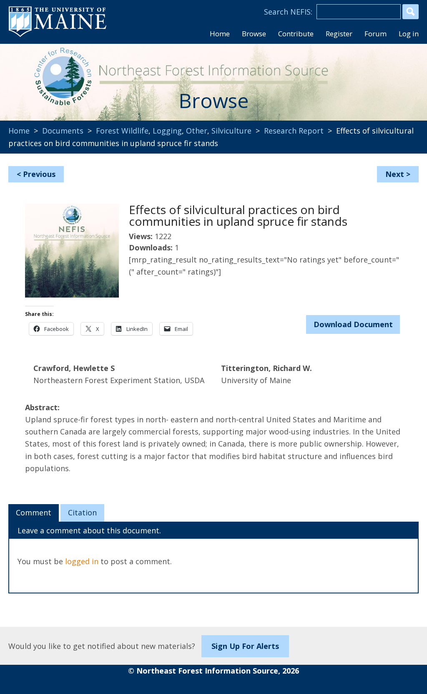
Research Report (294, 131)
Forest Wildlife (122, 131)
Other (196, 131)
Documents (62, 131)
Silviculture (231, 131)
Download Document (353, 324)
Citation (82, 512)
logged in (81, 561)
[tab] (33, 513)
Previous (39, 174)
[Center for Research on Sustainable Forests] (63, 79)
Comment (33, 512)
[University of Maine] (57, 36)
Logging (167, 131)
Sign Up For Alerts (245, 646)
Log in (409, 33)
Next (394, 174)
